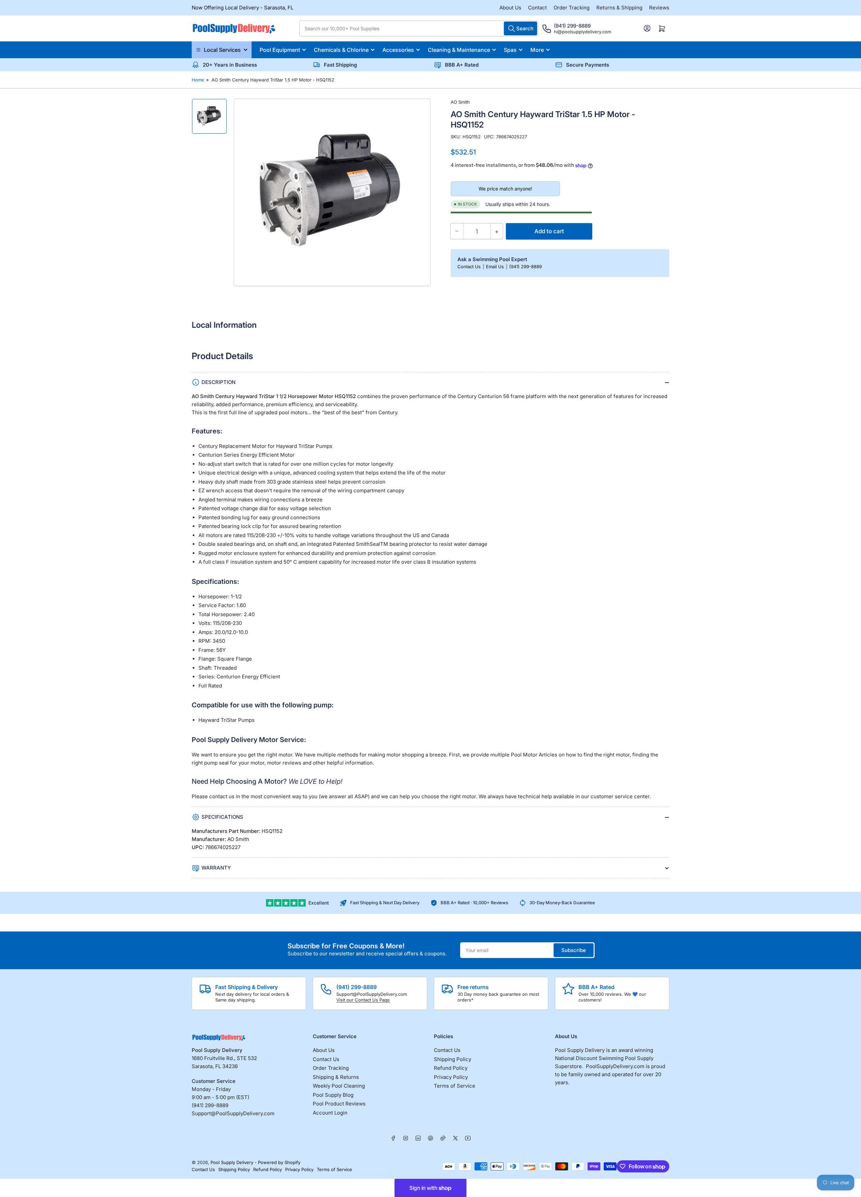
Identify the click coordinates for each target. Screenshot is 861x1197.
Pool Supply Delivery (232, 1162)
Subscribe (573, 950)
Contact (537, 7)
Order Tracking (572, 7)
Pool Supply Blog (333, 1095)
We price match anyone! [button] (505, 188)
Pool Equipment (280, 49)
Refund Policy (450, 1068)
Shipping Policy (452, 1059)
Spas (510, 49)
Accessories (398, 49)
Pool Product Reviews (339, 1103)
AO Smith (460, 102)
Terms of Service (454, 1086)
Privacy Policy (451, 1077)
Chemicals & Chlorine (341, 49)
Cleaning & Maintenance (459, 49)
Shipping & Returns (336, 1077)
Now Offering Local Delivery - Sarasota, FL (242, 7)
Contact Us (469, 266)
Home (198, 79)
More (537, 49)
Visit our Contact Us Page (363, 999)
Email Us (495, 266)
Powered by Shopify (279, 1162)
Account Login (330, 1113)
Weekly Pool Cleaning (339, 1086)
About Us (510, 7)
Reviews (659, 7)
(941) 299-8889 (525, 266)
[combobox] (418, 28)
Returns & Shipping (619, 7)
